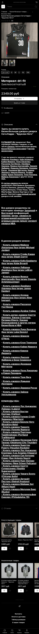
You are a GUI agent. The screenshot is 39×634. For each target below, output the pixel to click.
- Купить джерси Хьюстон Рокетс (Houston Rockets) (15, 446)
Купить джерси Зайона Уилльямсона (14, 393)
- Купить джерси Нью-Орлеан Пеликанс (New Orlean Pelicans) (18, 462)
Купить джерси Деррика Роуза (20, 388)
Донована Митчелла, (17, 170)
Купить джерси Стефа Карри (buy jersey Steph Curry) (18, 255)
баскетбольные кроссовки (13, 149)
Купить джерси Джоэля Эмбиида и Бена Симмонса (16, 358)
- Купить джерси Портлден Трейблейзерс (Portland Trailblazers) (16, 435)
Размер (3, 69)
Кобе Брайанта (26, 159)
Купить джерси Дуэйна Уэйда (19, 311)
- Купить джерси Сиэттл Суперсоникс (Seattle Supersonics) (14, 468)
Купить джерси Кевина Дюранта (14, 352)
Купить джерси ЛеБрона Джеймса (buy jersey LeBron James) (16, 270)
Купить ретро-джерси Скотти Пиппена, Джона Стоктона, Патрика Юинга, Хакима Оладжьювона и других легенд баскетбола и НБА (18, 320)
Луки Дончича (30, 175)
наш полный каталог (26, 194)
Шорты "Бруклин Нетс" (25, 540)
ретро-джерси (11, 183)
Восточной (7, 213)
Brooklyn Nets (6, 14)
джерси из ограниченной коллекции (16, 217)
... (30, 11)
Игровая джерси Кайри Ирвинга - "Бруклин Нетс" (9, 582)
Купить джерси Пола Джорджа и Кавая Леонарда (19, 371)
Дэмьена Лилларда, (19, 168)
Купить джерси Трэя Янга (17, 377)
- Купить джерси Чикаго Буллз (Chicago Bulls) (18, 475)
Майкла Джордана (10, 177)
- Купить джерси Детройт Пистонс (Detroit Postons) (15, 480)
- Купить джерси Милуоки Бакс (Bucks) (18, 490)
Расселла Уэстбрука (10, 164)
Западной (29, 210)
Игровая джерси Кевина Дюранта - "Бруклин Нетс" (23, 582)
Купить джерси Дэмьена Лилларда (15, 382)
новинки (6, 215)
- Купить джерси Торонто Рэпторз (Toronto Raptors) (15, 428)
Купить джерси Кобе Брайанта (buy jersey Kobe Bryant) (19, 262)
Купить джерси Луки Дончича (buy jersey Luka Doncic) (18, 330)
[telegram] (19, 606)
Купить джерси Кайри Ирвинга (20, 346)
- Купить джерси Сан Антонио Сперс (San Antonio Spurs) (17, 456)
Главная (4, 12)
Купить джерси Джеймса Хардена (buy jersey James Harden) (16, 288)
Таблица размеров (18, 619)
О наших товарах (18, 622)
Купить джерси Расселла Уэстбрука (16, 305)
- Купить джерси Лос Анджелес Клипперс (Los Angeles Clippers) (19, 451)
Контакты (18, 614)
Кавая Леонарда (15, 175)
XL (23, 72)
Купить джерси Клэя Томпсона (20, 342)
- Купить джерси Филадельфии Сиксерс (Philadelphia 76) (18, 495)
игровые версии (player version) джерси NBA (19, 222)
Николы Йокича (17, 172)
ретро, (15, 215)
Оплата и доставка (18, 617)
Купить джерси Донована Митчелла (16, 365)
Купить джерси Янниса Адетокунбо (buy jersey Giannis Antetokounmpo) (18, 279)
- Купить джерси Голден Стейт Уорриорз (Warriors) (18, 418)
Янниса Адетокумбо (19, 166)
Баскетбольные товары (18, 12)
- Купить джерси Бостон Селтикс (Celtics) (14, 412)
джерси (11, 146)
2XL (28, 72)
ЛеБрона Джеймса (10, 159)
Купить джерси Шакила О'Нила (15, 337)
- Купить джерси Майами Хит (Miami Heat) (17, 485)
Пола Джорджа (23, 162)
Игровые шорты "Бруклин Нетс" (6, 540)
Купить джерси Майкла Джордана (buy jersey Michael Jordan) (17, 247)
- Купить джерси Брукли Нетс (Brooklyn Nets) (17, 423)
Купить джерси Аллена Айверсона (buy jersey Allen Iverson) (16, 298)
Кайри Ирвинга (8, 162)
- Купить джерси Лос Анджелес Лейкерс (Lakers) (19, 407)
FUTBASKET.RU (8, 142)
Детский (5, 72)
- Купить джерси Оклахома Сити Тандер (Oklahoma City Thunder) (19, 441)
